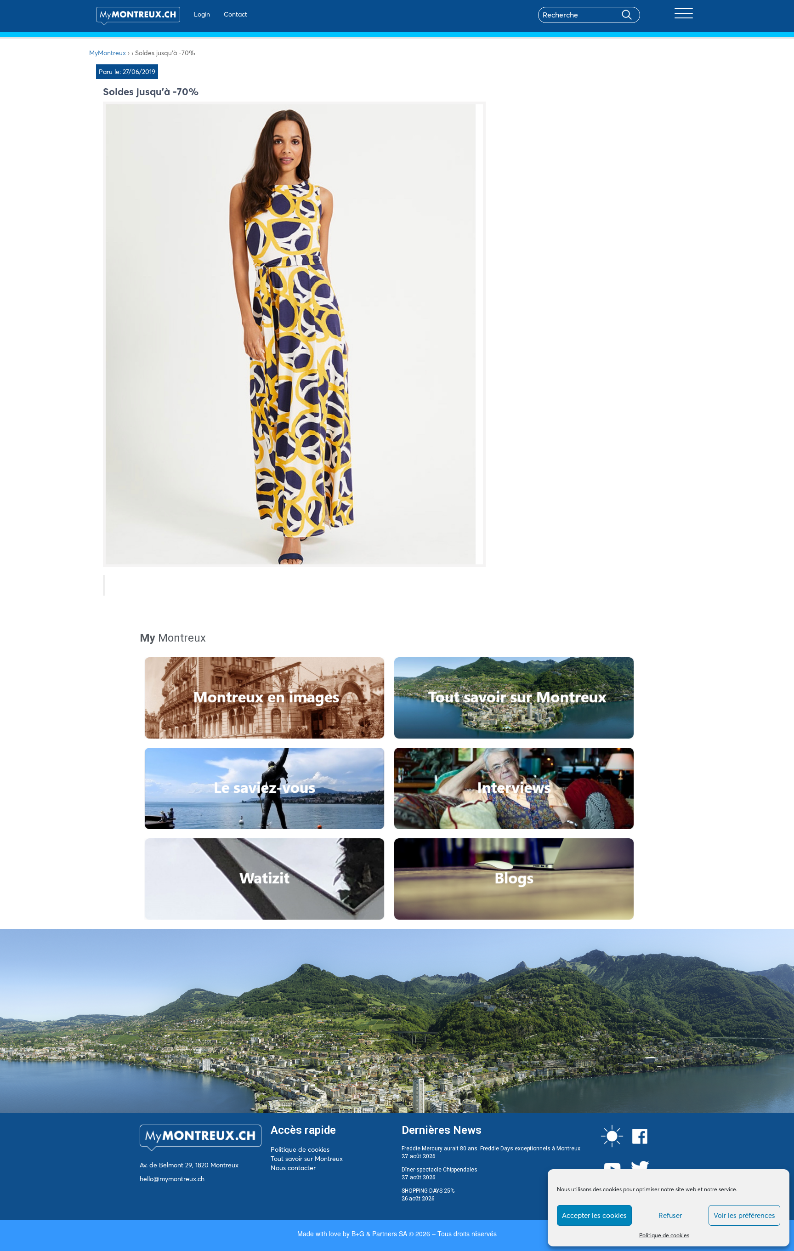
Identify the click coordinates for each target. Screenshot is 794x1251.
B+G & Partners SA (379, 1233)
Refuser (670, 1215)
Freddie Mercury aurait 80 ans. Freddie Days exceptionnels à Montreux (491, 1148)
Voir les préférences (744, 1215)
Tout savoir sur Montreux (307, 1158)
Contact (235, 14)
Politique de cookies (664, 1235)
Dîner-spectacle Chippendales (439, 1169)
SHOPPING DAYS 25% (428, 1191)
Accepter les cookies (594, 1215)
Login (202, 14)
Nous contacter (293, 1168)
